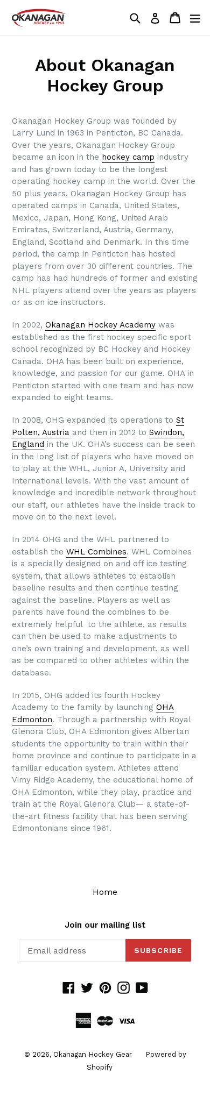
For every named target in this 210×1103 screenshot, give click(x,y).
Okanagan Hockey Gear (92, 1054)
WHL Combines (96, 552)
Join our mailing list (105, 925)
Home (105, 892)
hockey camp (128, 157)
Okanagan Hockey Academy (100, 325)
